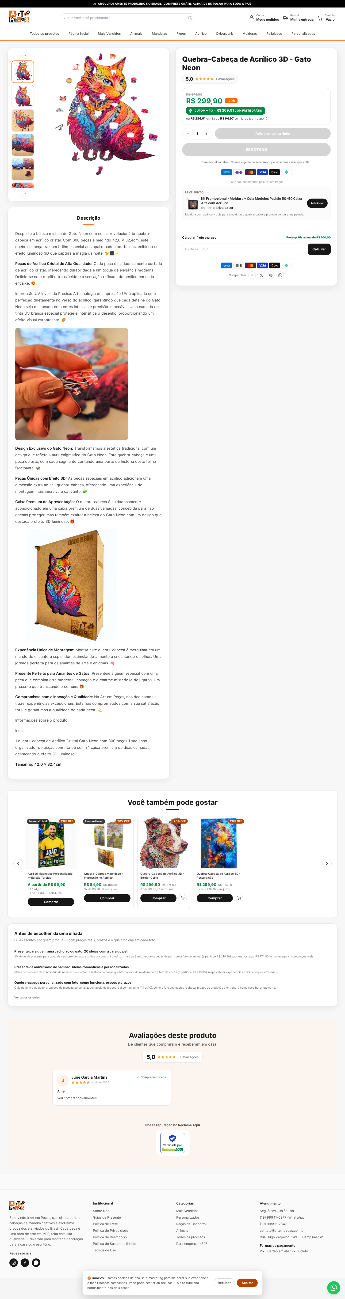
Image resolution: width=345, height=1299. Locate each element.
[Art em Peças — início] (20, 17)
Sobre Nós (101, 1211)
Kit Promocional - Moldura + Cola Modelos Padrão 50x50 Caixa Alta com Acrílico (251, 200)
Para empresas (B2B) (192, 1244)
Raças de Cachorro (191, 1224)
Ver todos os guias (27, 997)
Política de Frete (105, 1224)
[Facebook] (25, 1262)
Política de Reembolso (110, 1237)
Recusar (224, 1283)
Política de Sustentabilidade (114, 1244)
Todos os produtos (44, 33)
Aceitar (247, 1283)
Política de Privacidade (110, 1230)
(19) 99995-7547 (273, 1224)
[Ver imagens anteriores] (24, 55)
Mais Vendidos (109, 33)
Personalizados (303, 33)
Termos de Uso (104, 1250)
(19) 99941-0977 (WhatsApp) (283, 1217)
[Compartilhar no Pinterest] (271, 275)
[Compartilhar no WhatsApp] (280, 275)
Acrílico (201, 33)
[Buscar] (190, 17)
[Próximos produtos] (327, 863)
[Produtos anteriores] (18, 863)
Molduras (249, 33)
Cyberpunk (224, 33)
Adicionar (317, 203)
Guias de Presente (107, 1217)
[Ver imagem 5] (23, 169)
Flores (181, 33)
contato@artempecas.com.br (282, 1230)
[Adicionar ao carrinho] (182, 898)
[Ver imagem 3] (23, 120)
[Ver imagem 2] (23, 96)
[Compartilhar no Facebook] (252, 275)
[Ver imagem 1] (23, 71)
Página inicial (78, 33)
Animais (136, 33)
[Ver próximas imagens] (24, 193)
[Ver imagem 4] (23, 145)
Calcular (319, 249)
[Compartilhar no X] (261, 275)
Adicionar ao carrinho (272, 134)
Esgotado (256, 149)
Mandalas (159, 33)
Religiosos (274, 33)
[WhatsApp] (36, 1262)
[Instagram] (13, 1262)
